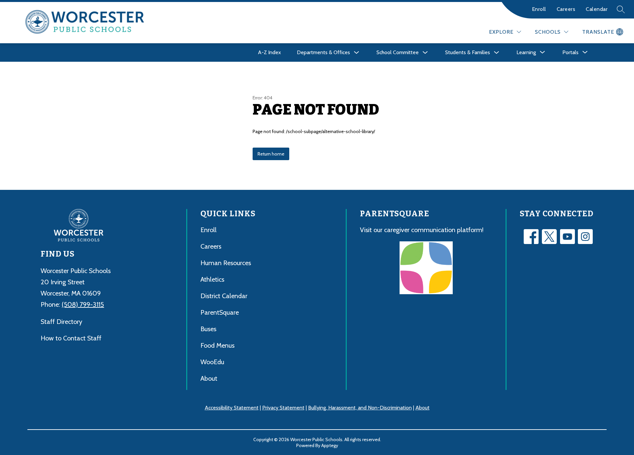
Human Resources (225, 263)
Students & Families (467, 52)
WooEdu (212, 362)
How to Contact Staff (71, 338)
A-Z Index (269, 52)
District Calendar (223, 296)
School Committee (397, 52)
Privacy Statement (283, 407)
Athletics (212, 279)
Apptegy (329, 445)
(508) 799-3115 (83, 304)
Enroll (539, 9)
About (208, 378)
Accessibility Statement (232, 407)
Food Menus (217, 345)
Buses (208, 329)
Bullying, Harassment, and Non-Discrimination (360, 407)
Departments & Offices (323, 52)
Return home (271, 154)
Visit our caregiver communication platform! (421, 230)
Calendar (597, 9)
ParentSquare (219, 312)
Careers (566, 9)
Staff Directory (61, 322)
